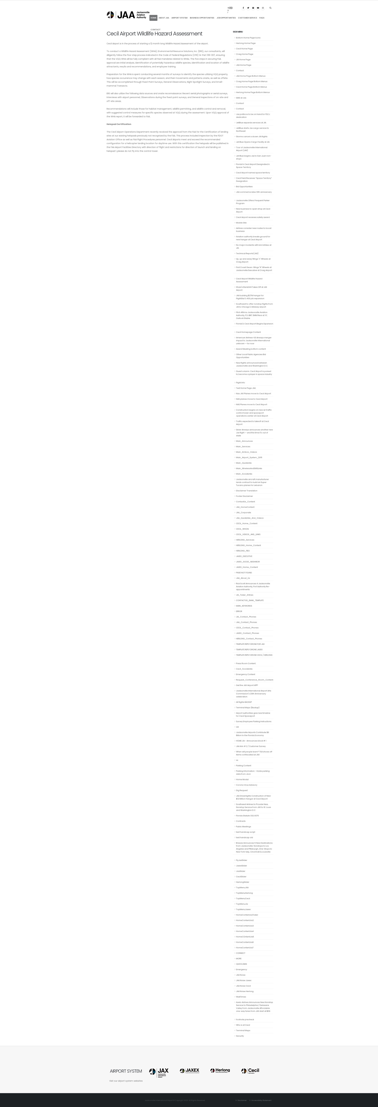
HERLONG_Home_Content (248, 545)
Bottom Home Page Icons (248, 37)
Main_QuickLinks (244, 463)
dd (237, 727)
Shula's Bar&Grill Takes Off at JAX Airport (251, 288)
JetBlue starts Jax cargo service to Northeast (252, 129)
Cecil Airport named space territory (253, 172)
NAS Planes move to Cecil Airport (251, 404)
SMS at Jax (241, 98)
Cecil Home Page (244, 48)
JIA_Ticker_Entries (244, 595)
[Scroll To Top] (373, 1103)
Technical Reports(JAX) (247, 253)
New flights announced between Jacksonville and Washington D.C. (252, 364)
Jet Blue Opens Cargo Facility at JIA (252, 142)
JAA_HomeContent (245, 507)
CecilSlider (241, 876)
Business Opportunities (202, 17)
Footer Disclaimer (244, 496)
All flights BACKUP (244, 702)
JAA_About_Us (243, 578)
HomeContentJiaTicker (247, 915)
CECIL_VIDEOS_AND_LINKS (248, 534)
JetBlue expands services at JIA (251, 122)
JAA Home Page (243, 65)
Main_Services (243, 446)
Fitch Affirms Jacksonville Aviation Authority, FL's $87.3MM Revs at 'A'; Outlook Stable (251, 315)
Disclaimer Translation (246, 490)
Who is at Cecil (243, 1025)
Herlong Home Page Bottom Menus (253, 92)
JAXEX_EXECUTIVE (244, 556)
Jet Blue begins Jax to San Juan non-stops (253, 157)
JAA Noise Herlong (245, 991)
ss (237, 760)
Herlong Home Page (246, 43)
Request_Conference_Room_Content (254, 680)
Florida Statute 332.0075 (247, 815)
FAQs (261, 17)
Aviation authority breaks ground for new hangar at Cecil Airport (253, 238)
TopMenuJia (242, 904)
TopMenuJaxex (243, 909)
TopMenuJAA (242, 887)
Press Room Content (246, 663)
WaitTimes (241, 997)
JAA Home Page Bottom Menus (250, 76)
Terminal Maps (243, 1030)
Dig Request (242, 790)
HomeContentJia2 (245, 920)
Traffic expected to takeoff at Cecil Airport (252, 422)
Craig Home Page (244, 54)
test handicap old (244, 837)
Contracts (241, 821)
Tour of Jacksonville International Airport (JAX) (251, 149)
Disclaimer (242, 1100)
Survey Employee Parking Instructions (253, 721)
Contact (156, 29)
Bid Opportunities (244, 186)
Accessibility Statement (261, 1100)
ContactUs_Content (245, 501)
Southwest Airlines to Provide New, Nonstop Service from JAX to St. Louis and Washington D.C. (253, 807)
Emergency (241, 969)
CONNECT (240, 953)
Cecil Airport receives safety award (253, 217)
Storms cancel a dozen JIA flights (251, 136)
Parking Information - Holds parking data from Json (253, 772)
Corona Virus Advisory (246, 785)
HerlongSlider (242, 882)
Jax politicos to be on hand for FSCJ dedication (253, 115)
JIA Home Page (243, 59)
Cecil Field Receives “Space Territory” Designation (254, 179)
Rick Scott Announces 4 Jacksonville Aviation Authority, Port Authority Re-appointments (253, 586)
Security (240, 1036)
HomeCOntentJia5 (245, 936)
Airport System (179, 17)
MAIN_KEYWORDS (244, 606)
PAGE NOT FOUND (244, 572)
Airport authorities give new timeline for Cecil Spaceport (253, 714)
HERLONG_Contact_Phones (249, 638)
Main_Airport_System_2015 (249, 457)
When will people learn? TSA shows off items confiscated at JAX (254, 753)
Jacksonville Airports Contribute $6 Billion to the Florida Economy (252, 734)
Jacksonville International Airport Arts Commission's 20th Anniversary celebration (253, 693)
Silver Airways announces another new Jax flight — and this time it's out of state (254, 432)
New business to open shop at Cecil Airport (253, 210)
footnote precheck (245, 1019)
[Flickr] (253, 8)
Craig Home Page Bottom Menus (251, 81)
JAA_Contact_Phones (246, 622)
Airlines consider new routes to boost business (253, 229)
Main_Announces (244, 441)
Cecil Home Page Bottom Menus (251, 87)
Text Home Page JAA (246, 388)
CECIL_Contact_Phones (247, 627)
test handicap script (245, 832)
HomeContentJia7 (245, 947)
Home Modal (242, 779)
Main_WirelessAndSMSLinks (249, 468)
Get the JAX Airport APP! (247, 685)
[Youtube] (258, 8)
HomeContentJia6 (245, 942)
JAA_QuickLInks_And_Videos (250, 518)
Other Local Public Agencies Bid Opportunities (251, 356)
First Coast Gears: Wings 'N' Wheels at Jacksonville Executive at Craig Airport (254, 269)
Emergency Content (245, 674)
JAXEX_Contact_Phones (247, 633)
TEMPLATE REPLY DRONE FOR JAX (250, 644)
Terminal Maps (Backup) (247, 707)
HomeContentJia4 (245, 931)
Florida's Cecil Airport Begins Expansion (254, 323)
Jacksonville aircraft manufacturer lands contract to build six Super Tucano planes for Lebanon (252, 482)
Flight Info (240, 382)
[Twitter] (248, 8)
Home (153, 17)
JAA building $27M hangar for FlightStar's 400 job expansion (250, 297)
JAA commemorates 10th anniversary (254, 192)
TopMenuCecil (243, 898)
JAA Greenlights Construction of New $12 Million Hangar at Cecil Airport (253, 797)
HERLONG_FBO (243, 551)
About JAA (164, 17)
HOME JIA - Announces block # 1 (251, 741)
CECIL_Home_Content (246, 523)
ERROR (239, 611)
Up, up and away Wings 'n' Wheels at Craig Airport (253, 260)
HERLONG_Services (245, 540)
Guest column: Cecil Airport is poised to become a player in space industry (254, 372)
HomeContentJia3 (245, 926)
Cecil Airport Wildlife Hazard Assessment (249, 280)
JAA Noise (240, 975)
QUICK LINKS (241, 964)
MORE (238, 958)
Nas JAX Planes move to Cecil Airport (253, 393)
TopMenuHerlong (244, 893)
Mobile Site (241, 222)
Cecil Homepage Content (248, 332)
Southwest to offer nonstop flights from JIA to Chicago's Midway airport (254, 305)
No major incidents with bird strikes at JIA (253, 246)
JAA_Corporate (243, 512)
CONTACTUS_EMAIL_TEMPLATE (250, 600)
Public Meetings (243, 826)
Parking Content (243, 765)
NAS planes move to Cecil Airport (251, 399)
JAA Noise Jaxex (243, 980)
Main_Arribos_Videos (246, 452)
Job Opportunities (226, 17)
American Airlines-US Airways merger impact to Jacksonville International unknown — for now (254, 340)
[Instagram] (263, 8)
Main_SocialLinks (244, 474)
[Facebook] (243, 8)
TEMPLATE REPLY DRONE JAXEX (249, 649)
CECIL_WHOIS (242, 529)
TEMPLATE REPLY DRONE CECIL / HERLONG (254, 655)
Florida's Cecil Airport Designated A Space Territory (252, 165)
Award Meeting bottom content (251, 349)
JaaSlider (240, 871)
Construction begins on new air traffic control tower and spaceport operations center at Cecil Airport (254, 413)
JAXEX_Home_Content (247, 567)
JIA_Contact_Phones (246, 617)
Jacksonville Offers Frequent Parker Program (253, 202)
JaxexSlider (241, 865)
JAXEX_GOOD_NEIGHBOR (248, 561)
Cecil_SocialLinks (244, 669)
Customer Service (247, 17)
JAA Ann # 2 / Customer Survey (251, 746)
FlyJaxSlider (241, 860)
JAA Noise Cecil (243, 986)
